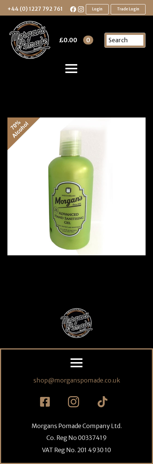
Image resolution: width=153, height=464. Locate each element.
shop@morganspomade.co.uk (76, 380)
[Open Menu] (71, 68)
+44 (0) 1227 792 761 (35, 9)
